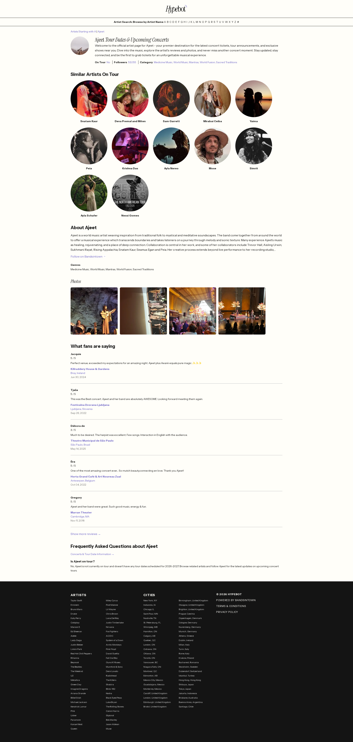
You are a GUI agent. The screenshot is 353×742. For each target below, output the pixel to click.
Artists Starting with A (84, 31)
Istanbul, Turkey (187, 675)
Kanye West (76, 724)
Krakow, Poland (186, 658)
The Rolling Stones (115, 706)
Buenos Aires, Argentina (191, 702)
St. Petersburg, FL (152, 622)
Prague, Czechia (187, 613)
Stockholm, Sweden (188, 666)
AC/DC (109, 635)
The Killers (111, 680)
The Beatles (76, 666)
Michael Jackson (79, 702)
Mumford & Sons (114, 666)
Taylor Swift (76, 600)
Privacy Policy (227, 612)
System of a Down (114, 640)
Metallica (75, 680)
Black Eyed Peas (114, 697)
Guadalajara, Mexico (153, 684)
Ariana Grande (78, 693)
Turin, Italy (184, 649)
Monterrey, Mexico (152, 688)
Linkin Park (76, 649)
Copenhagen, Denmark (190, 618)
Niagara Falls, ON (152, 666)
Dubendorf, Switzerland (190, 671)
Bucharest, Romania (189, 662)
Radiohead (111, 675)
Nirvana (110, 627)
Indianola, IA (149, 604)
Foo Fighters (112, 631)
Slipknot (110, 715)
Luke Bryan (111, 702)
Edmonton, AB (150, 675)
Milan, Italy (184, 644)
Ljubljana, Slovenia (81, 409)
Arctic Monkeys (113, 644)
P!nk (73, 711)
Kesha (109, 693)
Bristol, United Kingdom (155, 706)
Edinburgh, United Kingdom (157, 702)
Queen (74, 728)
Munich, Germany (188, 631)
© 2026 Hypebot (229, 594)
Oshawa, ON (149, 649)
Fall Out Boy (111, 658)
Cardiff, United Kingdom (155, 693)
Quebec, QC (149, 640)
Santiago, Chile (186, 706)
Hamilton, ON (150, 631)
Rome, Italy (184, 653)
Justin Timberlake (115, 622)
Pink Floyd (111, 649)
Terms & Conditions (231, 606)
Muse (108, 728)
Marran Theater (81, 512)
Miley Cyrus (112, 600)
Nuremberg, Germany (190, 627)
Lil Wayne (111, 609)
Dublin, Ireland (186, 640)
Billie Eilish (76, 697)
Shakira (110, 684)
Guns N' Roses (113, 662)
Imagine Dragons (79, 688)
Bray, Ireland (78, 373)
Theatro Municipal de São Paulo (92, 440)
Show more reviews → (86, 534)
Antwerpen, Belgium (83, 480)
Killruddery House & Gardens (90, 369)
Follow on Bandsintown (86, 256)
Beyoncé (75, 662)
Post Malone (112, 604)
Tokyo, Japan (185, 688)
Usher (74, 715)
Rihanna (75, 658)
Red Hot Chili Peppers (81, 653)
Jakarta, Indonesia (188, 693)
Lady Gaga (76, 640)
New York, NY (150, 600)
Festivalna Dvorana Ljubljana (90, 405)
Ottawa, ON (149, 653)
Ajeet (101, 31)
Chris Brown (112, 613)
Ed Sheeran (76, 631)
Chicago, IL (148, 609)
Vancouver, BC (150, 662)
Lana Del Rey (112, 618)
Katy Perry (76, 618)
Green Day (76, 684)
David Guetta (112, 653)
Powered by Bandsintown (236, 600)
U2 (72, 675)
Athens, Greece (186, 635)
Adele (73, 635)
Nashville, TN (149, 618)
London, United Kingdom (155, 697)
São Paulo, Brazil (80, 444)
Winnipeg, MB (150, 627)
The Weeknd (77, 671)
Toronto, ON (149, 658)
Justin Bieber (77, 644)
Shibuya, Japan (186, 684)
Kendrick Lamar (79, 706)
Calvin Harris (112, 711)
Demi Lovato (112, 671)
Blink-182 (110, 688)
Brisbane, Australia (188, 697)
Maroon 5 (75, 627)
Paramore (76, 719)
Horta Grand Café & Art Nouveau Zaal (96, 476)
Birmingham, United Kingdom (193, 600)
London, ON (149, 644)
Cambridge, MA (80, 516)
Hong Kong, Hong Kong (190, 680)
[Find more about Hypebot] (176, 9)
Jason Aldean (112, 724)
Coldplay (75, 622)
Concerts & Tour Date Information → (92, 554)
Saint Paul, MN (150, 613)
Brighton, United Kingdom (191, 609)
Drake (74, 613)
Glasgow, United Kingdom (191, 604)
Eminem (75, 604)
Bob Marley (111, 719)
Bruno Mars (76, 609)
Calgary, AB (149, 635)
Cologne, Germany (188, 622)
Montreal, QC (150, 671)
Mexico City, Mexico (153, 680)
